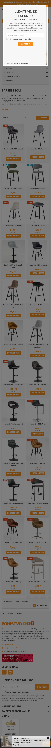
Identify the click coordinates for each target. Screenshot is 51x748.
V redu (26, 44)
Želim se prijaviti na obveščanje (21, 39)
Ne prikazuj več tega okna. (19, 63)
